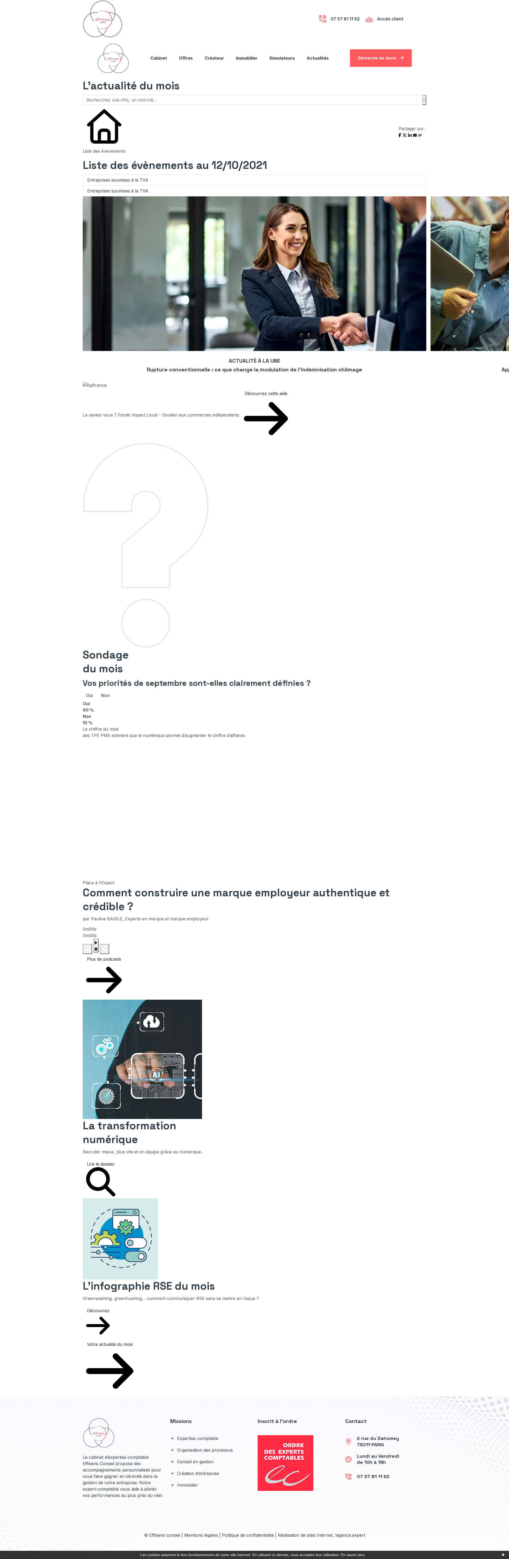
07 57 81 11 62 (373, 1476)
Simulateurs (282, 58)
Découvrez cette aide (266, 393)
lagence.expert (350, 1535)
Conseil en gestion (195, 1461)
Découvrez (98, 1310)
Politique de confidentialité (248, 1535)
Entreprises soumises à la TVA (117, 180)
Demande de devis (377, 58)
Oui (89, 695)
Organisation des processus (204, 1450)
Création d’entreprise (197, 1473)
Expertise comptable (197, 1438)
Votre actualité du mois (110, 1344)
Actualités (318, 58)
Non (105, 695)
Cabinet (158, 58)
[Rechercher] (424, 100)
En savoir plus (353, 1555)
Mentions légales (201, 1535)
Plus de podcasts (104, 959)
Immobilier (246, 58)
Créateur (214, 58)
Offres (186, 58)
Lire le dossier (101, 1164)
